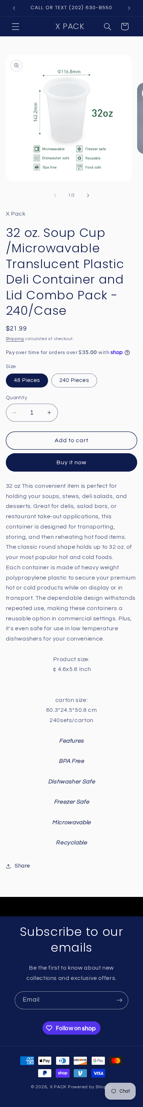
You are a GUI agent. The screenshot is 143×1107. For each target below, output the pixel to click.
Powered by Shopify (90, 1087)
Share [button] (22, 866)
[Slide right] (88, 195)
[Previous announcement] (14, 8)
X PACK (58, 1087)
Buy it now (71, 462)
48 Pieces (27, 380)
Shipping (15, 339)
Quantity (16, 397)
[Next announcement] (129, 8)
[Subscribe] (119, 1000)
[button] (15, 26)
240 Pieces (74, 380)
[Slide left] (55, 195)
